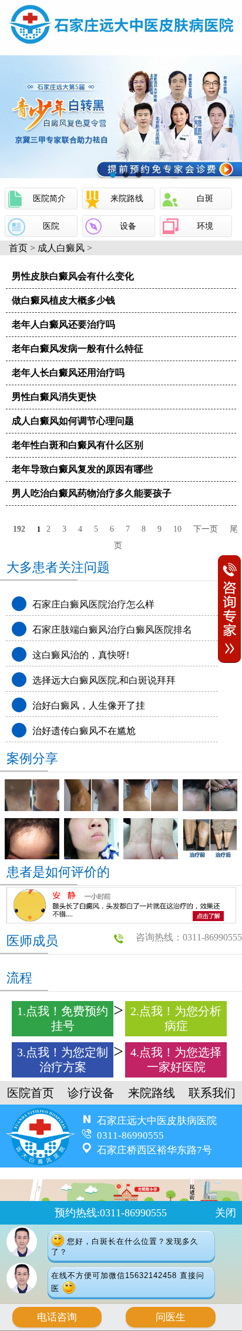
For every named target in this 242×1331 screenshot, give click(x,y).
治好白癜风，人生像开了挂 (88, 705)
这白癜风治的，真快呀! (80, 655)
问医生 (171, 1317)
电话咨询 (57, 1317)
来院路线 (126, 198)
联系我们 (212, 1092)
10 (177, 529)
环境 (205, 226)
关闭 (225, 1213)
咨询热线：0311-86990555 (189, 937)
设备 (128, 226)
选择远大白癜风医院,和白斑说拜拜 (104, 680)
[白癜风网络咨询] (121, 116)
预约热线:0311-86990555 (111, 1213)
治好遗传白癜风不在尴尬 (84, 731)
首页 (18, 248)
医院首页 (30, 1092)
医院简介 (49, 198)
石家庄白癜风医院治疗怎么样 (93, 604)
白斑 (205, 198)
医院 (51, 226)
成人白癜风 (61, 248)
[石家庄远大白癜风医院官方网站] (121, 44)
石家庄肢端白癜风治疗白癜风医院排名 (112, 630)
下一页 (205, 529)
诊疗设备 (91, 1092)
